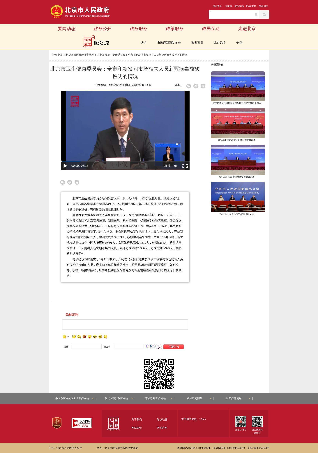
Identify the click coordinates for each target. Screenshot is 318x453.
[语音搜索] (256, 14)
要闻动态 (66, 28)
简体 (242, 6)
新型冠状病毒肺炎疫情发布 (81, 54)
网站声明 (162, 427)
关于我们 (137, 419)
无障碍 (228, 6)
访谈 (143, 42)
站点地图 (162, 419)
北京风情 (220, 42)
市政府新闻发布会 (169, 42)
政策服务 (175, 28)
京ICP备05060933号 (258, 448)
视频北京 (57, 54)
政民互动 (211, 28)
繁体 (237, 6)
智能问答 (263, 6)
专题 (239, 42)
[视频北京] (96, 41)
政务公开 (103, 28)
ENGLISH (251, 6)
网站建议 (137, 427)
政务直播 (197, 42)
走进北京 (247, 28)
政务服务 (139, 28)
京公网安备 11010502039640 (229, 448)
